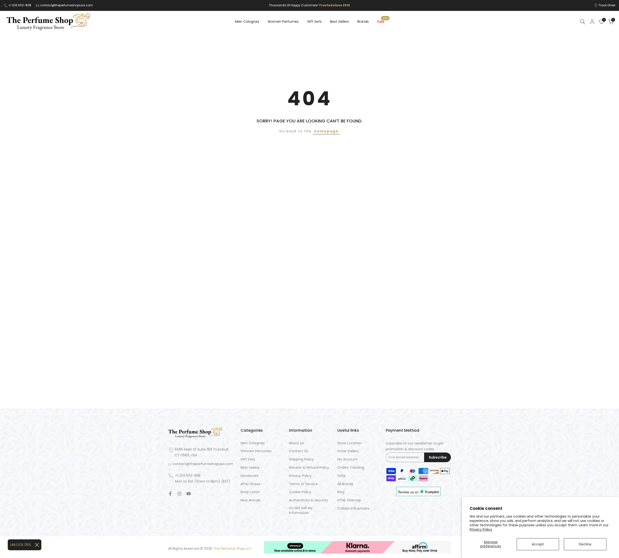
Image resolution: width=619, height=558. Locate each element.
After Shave (250, 484)
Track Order (606, 5)
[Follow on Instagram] (179, 494)
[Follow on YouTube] (188, 494)
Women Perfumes (283, 21)
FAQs (341, 476)
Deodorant (250, 476)
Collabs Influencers (353, 508)
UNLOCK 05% (20, 544)
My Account (347, 459)
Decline (585, 544)
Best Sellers (339, 21)
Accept (538, 544)
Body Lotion (250, 492)
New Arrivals (250, 500)
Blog (340, 492)
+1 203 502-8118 (20, 5)
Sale (382, 21)
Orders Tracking (350, 467)
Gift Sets (314, 21)
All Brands (345, 484)
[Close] (37, 545)
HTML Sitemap (349, 500)
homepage (326, 131)
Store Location (349, 443)
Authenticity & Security (308, 500)
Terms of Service (303, 484)
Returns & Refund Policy (309, 467)
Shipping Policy (301, 459)
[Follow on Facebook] (170, 494)
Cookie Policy (300, 492)
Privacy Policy (481, 529)
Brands (363, 21)
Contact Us (298, 451)
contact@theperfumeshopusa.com (66, 5)
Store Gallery (348, 451)
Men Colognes (247, 21)
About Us (296, 443)
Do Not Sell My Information (301, 510)
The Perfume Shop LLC (232, 548)
